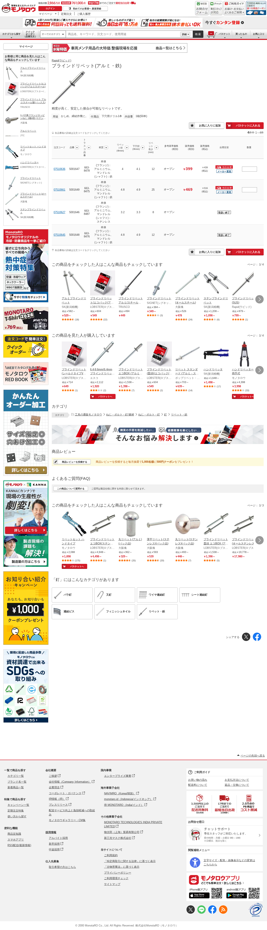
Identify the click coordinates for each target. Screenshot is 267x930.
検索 (198, 34)
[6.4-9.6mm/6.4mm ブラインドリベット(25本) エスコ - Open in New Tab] (102, 354)
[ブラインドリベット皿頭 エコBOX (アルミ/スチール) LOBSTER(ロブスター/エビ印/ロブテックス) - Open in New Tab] (216, 524)
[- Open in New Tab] (200, 804)
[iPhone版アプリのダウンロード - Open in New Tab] (205, 894)
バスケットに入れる (248, 125)
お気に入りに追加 (210, 125)
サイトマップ (112, 884)
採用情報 (50, 832)
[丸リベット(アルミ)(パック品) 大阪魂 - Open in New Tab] (131, 524)
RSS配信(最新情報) (19, 845)
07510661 (59, 189)
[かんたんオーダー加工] (25, 474)
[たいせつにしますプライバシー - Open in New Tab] (256, 910)
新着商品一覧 (16, 787)
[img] (19, 8)
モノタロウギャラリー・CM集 (67, 820)
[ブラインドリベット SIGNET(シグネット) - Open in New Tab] (159, 283)
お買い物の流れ (197, 779)
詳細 (184, 34)
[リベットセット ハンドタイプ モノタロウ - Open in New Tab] (74, 524)
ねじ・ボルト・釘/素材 (120, 414)
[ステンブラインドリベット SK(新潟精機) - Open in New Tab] (216, 283)
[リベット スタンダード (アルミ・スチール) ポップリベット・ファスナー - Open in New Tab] (187, 354)
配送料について (197, 784)
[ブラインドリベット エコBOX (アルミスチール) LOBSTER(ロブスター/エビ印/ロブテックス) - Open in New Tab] (131, 354)
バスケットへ (105, 396)
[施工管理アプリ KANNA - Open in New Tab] (25, 534)
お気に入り (258, 34)
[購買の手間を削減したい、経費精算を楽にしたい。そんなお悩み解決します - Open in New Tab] (158, 434)
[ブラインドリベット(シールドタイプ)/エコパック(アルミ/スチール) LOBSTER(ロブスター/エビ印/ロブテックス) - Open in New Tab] (74, 354)
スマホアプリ (16, 839)
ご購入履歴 (84, 13)
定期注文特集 (16, 810)
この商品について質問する (70, 488)
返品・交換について (237, 784)
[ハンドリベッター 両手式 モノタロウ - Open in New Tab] (244, 354)
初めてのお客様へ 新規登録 (87, 8)
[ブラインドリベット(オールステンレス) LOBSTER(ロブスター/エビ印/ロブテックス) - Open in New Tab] (244, 524)
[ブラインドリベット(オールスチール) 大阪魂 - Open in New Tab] (187, 283)
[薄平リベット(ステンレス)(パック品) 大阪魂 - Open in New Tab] (159, 524)
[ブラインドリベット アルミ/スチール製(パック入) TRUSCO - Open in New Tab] (131, 283)
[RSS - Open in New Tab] (223, 912)
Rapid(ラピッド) (61, 60)
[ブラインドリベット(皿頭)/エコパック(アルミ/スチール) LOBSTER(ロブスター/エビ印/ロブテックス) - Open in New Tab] (159, 354)
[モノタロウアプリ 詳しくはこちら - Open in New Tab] (224, 880)
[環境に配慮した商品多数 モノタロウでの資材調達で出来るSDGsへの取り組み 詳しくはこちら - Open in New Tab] (25, 721)
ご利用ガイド (202, 772)
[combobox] (123, 34)
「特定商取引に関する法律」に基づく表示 (130, 861)
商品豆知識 (14, 833)
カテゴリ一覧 (16, 775)
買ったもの (241, 34)
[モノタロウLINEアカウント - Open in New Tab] (201, 912)
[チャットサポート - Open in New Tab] (216, 8)
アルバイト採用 (58, 838)
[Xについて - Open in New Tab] (190, 912)
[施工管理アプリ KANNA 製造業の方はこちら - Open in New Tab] (25, 565)
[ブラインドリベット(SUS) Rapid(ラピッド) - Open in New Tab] (244, 283)
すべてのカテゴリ (51, 34)
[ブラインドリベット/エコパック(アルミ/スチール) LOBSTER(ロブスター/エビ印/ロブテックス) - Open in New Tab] (102, 283)
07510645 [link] (59, 234)
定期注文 (66, 13)
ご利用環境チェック (116, 878)
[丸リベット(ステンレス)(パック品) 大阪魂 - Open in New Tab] (187, 524)
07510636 (59, 169)
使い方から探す (17, 816)
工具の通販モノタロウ (88, 414)
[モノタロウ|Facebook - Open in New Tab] (212, 912)
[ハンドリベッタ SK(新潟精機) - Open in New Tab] (216, 354)
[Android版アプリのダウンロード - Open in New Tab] (244, 894)
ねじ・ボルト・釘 (149, 414)
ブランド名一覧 (17, 781)
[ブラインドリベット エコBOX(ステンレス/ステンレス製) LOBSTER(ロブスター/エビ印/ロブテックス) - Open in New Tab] (102, 524)
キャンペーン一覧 (18, 804)
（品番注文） (30, 34)
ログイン (50, 8)
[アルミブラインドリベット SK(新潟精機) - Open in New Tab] (74, 283)
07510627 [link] (59, 212)
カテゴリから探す (11, 34)
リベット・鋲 (179, 414)
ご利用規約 (111, 855)
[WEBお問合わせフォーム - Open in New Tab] (202, 8)
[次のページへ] (259, 299)
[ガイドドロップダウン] (234, 11)
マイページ (45, 13)
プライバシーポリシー (117, 872)
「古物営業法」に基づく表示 (121, 866)
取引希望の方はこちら (62, 867)
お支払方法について (237, 779)
